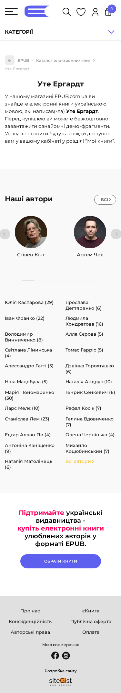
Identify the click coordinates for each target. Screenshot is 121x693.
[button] (5, 234)
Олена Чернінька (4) (90, 435)
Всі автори (78, 461)
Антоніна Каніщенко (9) (30, 448)
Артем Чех (90, 254)
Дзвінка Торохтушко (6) (90, 368)
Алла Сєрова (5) (84, 334)
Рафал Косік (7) (83, 408)
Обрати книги (60, 561)
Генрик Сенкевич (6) (90, 392)
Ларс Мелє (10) (22, 408)
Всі (104, 199)
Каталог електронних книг (63, 60)
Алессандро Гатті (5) (29, 366)
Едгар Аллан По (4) (28, 435)
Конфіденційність (30, 621)
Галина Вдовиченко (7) (90, 422)
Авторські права (30, 632)
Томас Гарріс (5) (84, 350)
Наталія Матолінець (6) (28, 464)
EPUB (23, 60)
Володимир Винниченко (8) (24, 337)
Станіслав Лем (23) (27, 419)
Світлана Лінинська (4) (28, 353)
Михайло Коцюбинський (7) (87, 448)
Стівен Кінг (31, 254)
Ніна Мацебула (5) (26, 382)
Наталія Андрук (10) (89, 382)
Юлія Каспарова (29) (29, 302)
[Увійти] (95, 13)
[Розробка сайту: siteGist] (60, 682)
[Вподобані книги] (81, 13)
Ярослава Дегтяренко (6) (84, 305)
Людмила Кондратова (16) (84, 321)
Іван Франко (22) (25, 318)
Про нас (30, 611)
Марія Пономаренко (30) (29, 395)
